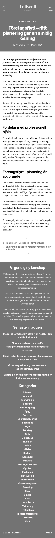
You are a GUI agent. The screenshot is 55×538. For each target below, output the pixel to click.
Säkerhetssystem (27, 483)
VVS (27, 521)
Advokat (27, 392)
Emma (22, 45)
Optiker (27, 468)
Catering (27, 415)
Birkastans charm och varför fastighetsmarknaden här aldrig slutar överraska (27, 346)
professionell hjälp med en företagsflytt (20, 116)
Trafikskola (27, 510)
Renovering (27, 475)
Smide (27, 494)
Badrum (27, 403)
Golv (27, 434)
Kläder (27, 449)
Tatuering (27, 506)
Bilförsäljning (27, 407)
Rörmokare (27, 479)
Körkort (27, 453)
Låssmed (27, 457)
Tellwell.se (15, 532)
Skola (27, 491)
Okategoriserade (27, 22)
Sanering (28, 487)
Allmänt (27, 396)
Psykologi (27, 472)
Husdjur (27, 441)
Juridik (27, 445)
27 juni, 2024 (36, 45)
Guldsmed (27, 438)
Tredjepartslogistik (27, 513)
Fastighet (27, 422)
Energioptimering (27, 419)
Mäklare (27, 460)
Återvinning (27, 400)
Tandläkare (27, 502)
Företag (27, 430)
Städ (27, 498)
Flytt (27, 426)
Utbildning (27, 517)
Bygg (27, 411)
